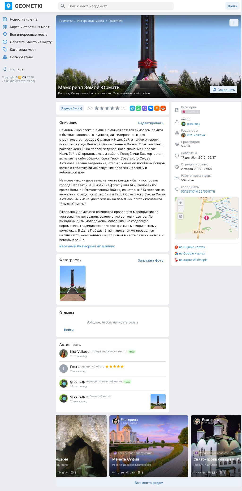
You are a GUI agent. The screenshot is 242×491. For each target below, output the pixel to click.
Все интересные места (29, 34)
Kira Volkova (80, 351)
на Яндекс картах (192, 247)
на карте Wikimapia (193, 260)
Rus (20, 69)
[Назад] (63, 446)
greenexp (77, 381)
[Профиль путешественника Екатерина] (115, 421)
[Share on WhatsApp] (138, 108)
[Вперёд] (234, 446)
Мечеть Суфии (125, 459)
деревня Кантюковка (137, 464)
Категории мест (23, 49)
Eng (12, 69)
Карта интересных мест (29, 27)
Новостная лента (24, 19)
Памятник (115, 20)
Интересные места (90, 20)
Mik (24, 77)
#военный (67, 246)
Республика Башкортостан (91, 93)
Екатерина (129, 420)
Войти (232, 6)
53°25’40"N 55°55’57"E (198, 191)
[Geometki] (31, 6)
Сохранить (226, 90)
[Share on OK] (157, 108)
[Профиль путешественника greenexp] (63, 383)
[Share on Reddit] (163, 108)
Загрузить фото (150, 260)
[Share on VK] (150, 108)
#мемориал (86, 246)
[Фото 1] (158, 401)
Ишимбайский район (55, 464)
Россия (63, 93)
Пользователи (21, 57)
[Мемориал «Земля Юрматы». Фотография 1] (73, 283)
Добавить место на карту (31, 42)
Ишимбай (210, 464)
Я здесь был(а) (71, 108)
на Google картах (192, 253)
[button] (232, 22)
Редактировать (150, 123)
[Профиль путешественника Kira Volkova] (63, 353)
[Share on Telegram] (132, 108)
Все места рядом (149, 483)
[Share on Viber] (144, 108)
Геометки (66, 20)
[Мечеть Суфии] (148, 446)
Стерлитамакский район (131, 93)
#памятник (106, 246)
